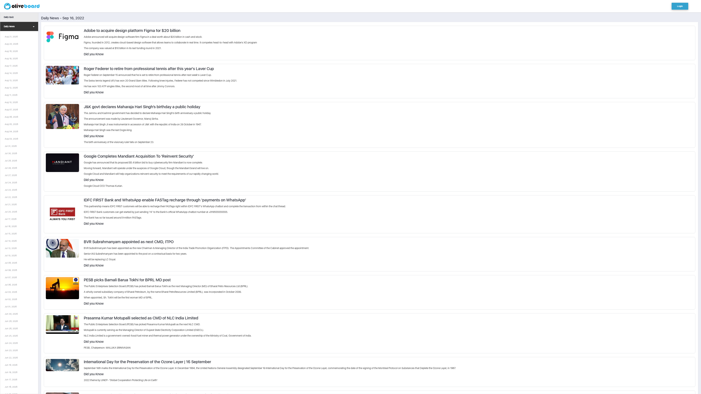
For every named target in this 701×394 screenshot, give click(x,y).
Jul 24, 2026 (11, 182)
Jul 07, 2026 (11, 277)
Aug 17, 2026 (11, 66)
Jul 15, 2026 (11, 233)
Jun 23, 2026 (11, 350)
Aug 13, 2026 (11, 80)
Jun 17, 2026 (11, 379)
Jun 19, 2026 (11, 365)
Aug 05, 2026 (11, 124)
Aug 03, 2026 (11, 139)
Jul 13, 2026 (11, 248)
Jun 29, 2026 (11, 321)
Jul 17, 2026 (10, 219)
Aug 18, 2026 (11, 58)
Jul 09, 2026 (11, 263)
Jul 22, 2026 (11, 197)
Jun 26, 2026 (11, 328)
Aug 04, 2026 (11, 131)
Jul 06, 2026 (11, 284)
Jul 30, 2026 (11, 153)
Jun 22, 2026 (11, 357)
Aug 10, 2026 (11, 102)
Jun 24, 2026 (11, 343)
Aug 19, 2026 (11, 51)
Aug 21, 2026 (11, 36)
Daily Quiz (9, 17)
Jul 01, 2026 (11, 306)
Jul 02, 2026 (11, 299)
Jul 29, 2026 (11, 160)
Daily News (9, 26)
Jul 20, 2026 (11, 211)
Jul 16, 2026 (11, 226)
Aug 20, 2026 (11, 44)
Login (680, 6)
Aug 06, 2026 (11, 117)
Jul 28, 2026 (11, 168)
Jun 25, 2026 (11, 336)
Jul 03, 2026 (11, 292)
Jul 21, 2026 (11, 204)
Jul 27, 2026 (11, 175)
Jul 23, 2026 (11, 190)
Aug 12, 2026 (11, 87)
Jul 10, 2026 (11, 255)
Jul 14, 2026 (11, 241)
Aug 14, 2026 (11, 73)
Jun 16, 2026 (11, 387)
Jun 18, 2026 (11, 372)
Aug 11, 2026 (11, 95)
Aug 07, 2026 (11, 109)
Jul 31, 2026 (11, 146)
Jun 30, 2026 (11, 314)
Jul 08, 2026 (11, 270)
